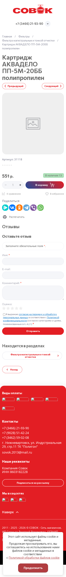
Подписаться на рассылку (33, 482)
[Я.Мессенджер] (5, 207)
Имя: (6, 255)
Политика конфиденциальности (26, 375)
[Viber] (33, 207)
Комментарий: (11, 283)
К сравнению (14, 193)
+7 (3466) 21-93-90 (29, 23)
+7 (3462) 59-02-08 (15, 437)
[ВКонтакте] (12, 207)
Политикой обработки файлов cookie (34, 558)
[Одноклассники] (19, 207)
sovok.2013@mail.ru (17, 452)
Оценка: (7, 304)
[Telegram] (26, 207)
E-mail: (6, 269)
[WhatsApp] (40, 207)
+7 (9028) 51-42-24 (15, 433)
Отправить (33, 331)
